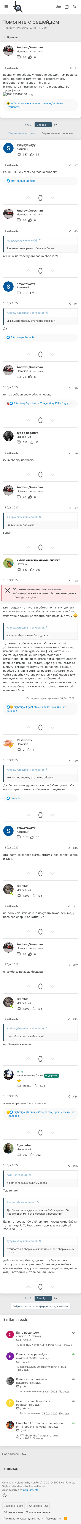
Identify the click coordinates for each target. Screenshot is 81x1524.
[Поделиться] (70, 68)
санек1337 (23, 1336)
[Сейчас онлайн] (12, 894)
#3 (76, 231)
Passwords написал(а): (21, 1202)
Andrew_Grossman (16, 28)
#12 (75, 965)
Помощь (37, 1336)
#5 (76, 387)
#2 (76, 165)
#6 (76, 453)
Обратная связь (13, 1512)
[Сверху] (60, 1519)
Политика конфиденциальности (23, 1518)
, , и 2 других (43, 403)
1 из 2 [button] (28, 124)
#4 (76, 303)
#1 (76, 68)
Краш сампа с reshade (31, 1379)
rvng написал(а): (17, 1174)
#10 (75, 848)
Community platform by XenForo (39, 1482)
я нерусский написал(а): (22, 517)
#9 (76, 760)
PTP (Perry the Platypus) (31, 1426)
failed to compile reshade (33, 1401)
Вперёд (42, 124)
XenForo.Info (30, 1489)
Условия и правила (38, 1512)
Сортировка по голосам (57, 133)
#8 (76, 580)
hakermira (22, 1382)
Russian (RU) (40, 1505)
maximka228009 (26, 1358)
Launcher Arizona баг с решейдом (39, 1423)
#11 (75, 906)
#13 (75, 1019)
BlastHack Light (13, 1505)
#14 (75, 1096)
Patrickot (21, 1404)
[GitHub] (4, 1495)
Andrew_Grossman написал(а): (25, 312)
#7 (76, 508)
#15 (75, 1165)
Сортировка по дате (21, 133)
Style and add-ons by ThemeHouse (23, 1486)
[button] (6, 6)
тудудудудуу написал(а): (22, 240)
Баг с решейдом (27, 1332)
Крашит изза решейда (31, 1354)
